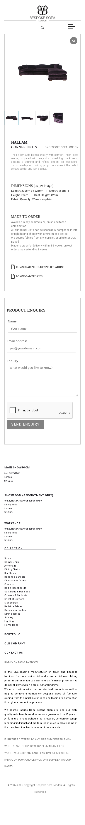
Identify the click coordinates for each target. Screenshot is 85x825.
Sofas (7, 558)
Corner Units (11, 562)
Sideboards (11, 602)
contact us (13, 652)
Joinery (8, 617)
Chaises (9, 584)
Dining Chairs (12, 569)
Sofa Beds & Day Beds (17, 591)
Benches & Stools (14, 576)
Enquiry (12, 361)
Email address (17, 341)
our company (14, 643)
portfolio (12, 634)
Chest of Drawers (14, 599)
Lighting (9, 621)
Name (12, 321)
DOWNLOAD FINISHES (29, 276)
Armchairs (10, 565)
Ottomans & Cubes (15, 580)
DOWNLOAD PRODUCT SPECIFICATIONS (40, 267)
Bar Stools (10, 573)
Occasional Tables (15, 610)
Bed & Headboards (15, 588)
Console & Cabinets (15, 595)
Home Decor (11, 625)
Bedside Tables (13, 606)
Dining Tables (12, 613)
